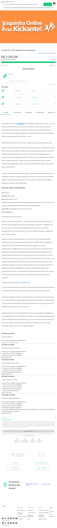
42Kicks (54, 65)
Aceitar (48, 4)
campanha (20, 123)
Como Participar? (17, 112)
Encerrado (5, 65)
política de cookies (33, 4)
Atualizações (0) (28, 112)
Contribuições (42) (40, 112)
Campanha (5, 112)
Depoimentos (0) (51, 112)
